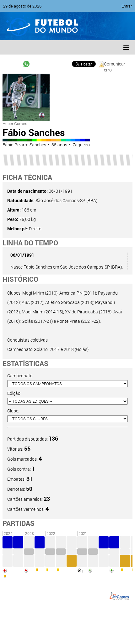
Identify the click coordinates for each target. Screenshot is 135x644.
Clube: (13, 411)
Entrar (127, 6)
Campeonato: (20, 376)
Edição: (14, 393)
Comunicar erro (114, 64)
